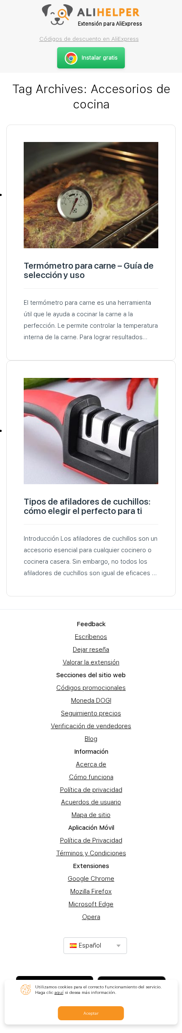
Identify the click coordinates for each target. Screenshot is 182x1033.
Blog (91, 739)
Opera (91, 917)
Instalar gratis (100, 57)
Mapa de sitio (91, 815)
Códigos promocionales (91, 688)
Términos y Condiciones (91, 853)
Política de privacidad (91, 790)
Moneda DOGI (91, 700)
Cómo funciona (91, 777)
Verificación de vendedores (91, 726)
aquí (59, 992)
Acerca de (91, 764)
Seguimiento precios (91, 713)
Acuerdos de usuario (91, 802)
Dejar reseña (91, 649)
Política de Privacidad (91, 840)
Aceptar (91, 1013)
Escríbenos (91, 637)
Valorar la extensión (91, 662)
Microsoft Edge (91, 904)
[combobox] (95, 945)
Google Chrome (91, 879)
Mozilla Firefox (91, 891)
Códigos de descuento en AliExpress (89, 38)
